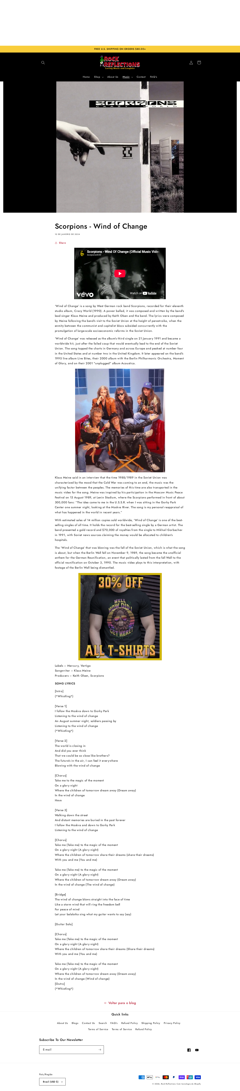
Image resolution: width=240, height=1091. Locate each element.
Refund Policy (129, 1023)
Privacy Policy (172, 1023)
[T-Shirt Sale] (120, 616)
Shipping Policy (150, 1023)
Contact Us (88, 1023)
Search (103, 1023)
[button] (43, 62)
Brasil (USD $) (50, 1081)
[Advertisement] (120, 23)
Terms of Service (98, 1029)
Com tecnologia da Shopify (189, 1084)
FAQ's (114, 1023)
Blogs (75, 1023)
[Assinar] (100, 1049)
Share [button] (62, 243)
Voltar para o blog (122, 1003)
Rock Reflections (168, 1084)
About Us (62, 1023)
